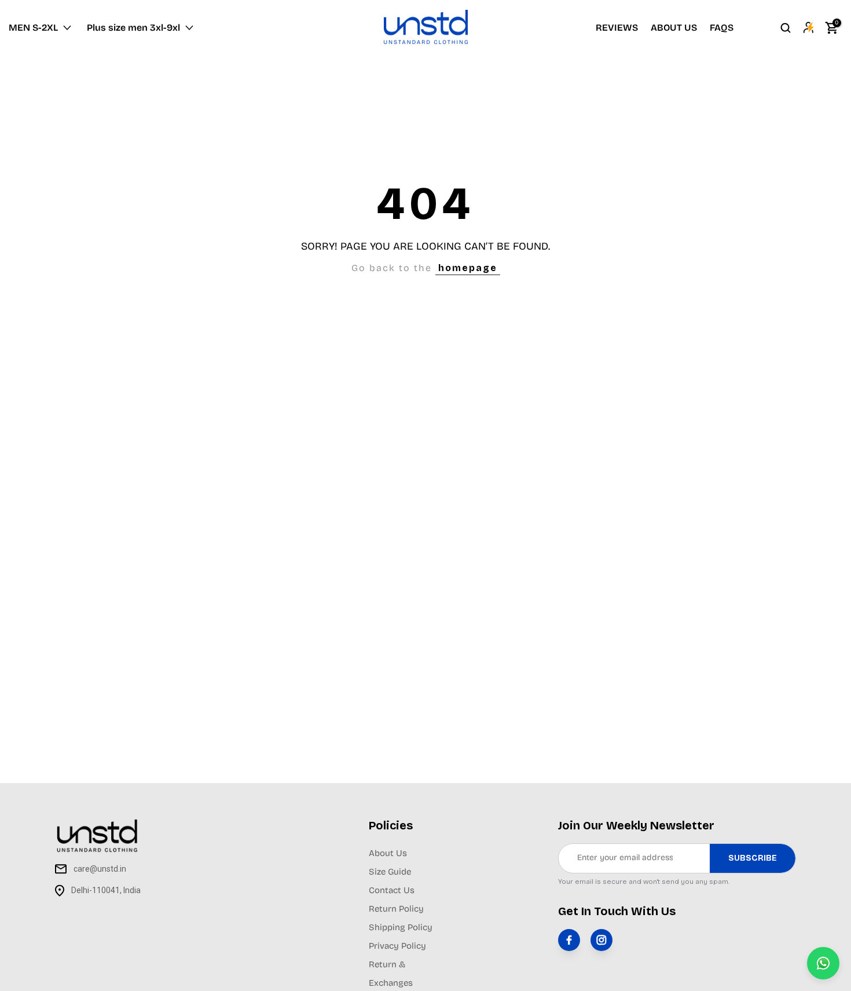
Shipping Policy (400, 927)
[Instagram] (601, 940)
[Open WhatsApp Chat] (823, 963)
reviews (617, 27)
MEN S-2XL (33, 27)
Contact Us (392, 890)
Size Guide (390, 871)
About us (674, 27)
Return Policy (396, 909)
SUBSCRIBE (752, 858)
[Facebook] (569, 940)
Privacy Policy (397, 946)
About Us (388, 853)
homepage (467, 267)
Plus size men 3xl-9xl (133, 27)
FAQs (721, 27)
